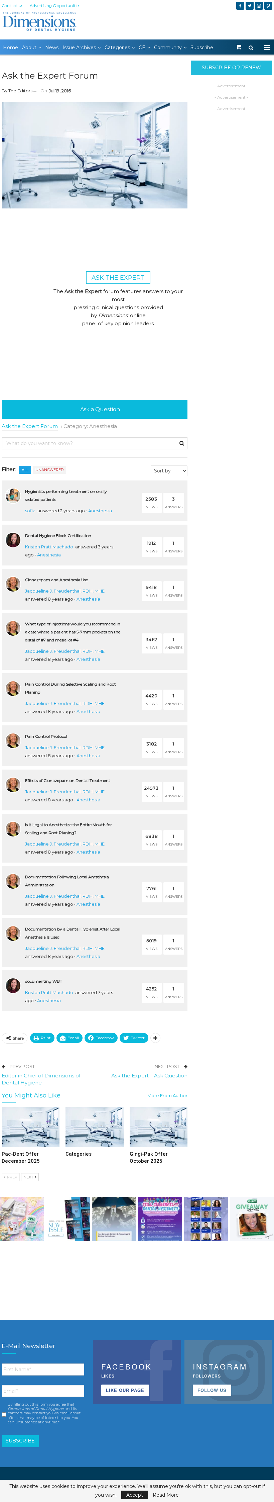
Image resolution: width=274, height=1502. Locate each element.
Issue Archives (79, 48)
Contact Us (12, 5)
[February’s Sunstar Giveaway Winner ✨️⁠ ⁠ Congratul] (252, 1219)
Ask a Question (99, 409)
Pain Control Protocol (46, 736)
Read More (166, 1495)
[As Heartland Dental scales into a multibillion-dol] (114, 1219)
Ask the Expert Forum (30, 426)
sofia (30, 510)
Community (168, 48)
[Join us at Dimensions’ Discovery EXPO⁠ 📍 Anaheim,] (206, 1219)
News (51, 48)
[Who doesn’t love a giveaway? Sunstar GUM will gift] (22, 1219)
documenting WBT (43, 981)
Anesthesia (100, 510)
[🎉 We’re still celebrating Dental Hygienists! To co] (160, 1219)
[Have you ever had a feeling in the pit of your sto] (68, 1219)
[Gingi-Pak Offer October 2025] (158, 1127)
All (25, 469)
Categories (117, 48)
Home (10, 48)
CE (142, 48)
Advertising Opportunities (55, 5)
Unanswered (49, 469)
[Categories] (94, 1127)
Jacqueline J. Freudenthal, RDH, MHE (65, 591)
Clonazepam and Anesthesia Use (56, 579)
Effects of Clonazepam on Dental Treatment (67, 780)
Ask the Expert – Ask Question (149, 1075)
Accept (134, 1495)
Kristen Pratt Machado (49, 546)
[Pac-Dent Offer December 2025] (30, 1127)
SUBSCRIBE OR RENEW (231, 68)
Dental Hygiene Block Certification (58, 535)
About (29, 48)
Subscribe (201, 48)
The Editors (20, 90)
